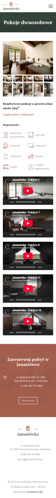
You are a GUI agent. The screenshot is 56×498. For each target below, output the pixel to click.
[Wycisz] (44, 201)
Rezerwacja (28, 400)
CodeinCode (35, 491)
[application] (28, 190)
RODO (42, 486)
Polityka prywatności (23, 486)
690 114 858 (32, 385)
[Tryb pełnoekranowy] (49, 201)
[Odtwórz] (6, 201)
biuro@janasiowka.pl (30, 459)
